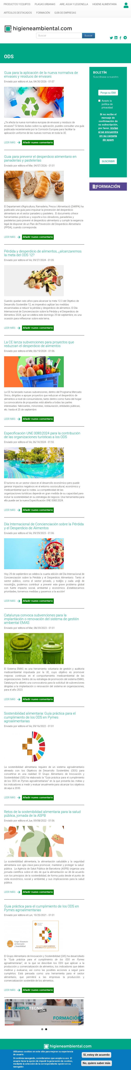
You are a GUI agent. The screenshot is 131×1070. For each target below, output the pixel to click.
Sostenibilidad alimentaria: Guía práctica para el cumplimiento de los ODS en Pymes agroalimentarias (40, 717)
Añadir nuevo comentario (38, 142)
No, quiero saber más (96, 1063)
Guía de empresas (65, 12)
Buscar (88, 35)
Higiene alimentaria (104, 4)
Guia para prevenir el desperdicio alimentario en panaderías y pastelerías (40, 158)
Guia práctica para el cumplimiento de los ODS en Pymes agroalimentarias (41, 908)
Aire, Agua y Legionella (74, 4)
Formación (43, 12)
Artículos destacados (18, 12)
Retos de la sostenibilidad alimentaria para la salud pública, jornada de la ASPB (42, 814)
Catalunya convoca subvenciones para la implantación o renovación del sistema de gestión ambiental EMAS (41, 619)
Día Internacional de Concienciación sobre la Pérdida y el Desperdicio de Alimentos (44, 526)
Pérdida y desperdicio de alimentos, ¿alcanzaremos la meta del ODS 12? (43, 253)
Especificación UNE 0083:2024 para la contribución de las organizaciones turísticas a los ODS (42, 435)
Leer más (9, 142)
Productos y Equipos (17, 4)
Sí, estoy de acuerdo (96, 1054)
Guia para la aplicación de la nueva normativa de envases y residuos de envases (41, 74)
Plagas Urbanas (45, 4)
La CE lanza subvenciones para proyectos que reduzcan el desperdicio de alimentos (39, 344)
